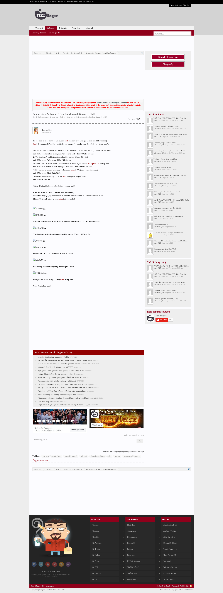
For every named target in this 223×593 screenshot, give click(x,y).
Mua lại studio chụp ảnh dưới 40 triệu (53, 357)
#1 (140, 441)
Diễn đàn (50, 28)
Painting (130, 549)
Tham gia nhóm (77, 430)
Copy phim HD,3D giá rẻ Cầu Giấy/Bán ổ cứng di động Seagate (64, 405)
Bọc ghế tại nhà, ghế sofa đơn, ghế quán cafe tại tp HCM (61, 370)
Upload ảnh (89, 28)
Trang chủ (39, 28)
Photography (132, 579)
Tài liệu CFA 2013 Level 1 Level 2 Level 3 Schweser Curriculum (64, 388)
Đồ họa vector (132, 537)
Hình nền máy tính (169, 555)
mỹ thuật (84, 456)
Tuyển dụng (76, 28)
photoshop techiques (98, 456)
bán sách (46, 456)
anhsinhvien (158, 235)
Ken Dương (96, 117)
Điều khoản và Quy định (169, 590)
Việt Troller (96, 549)
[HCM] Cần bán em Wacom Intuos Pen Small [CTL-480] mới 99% (65, 360)
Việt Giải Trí (96, 573)
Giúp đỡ (167, 586)
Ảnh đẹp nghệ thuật (170, 567)
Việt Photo (95, 561)
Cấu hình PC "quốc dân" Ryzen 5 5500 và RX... (171, 241)
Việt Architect (96, 543)
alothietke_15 (159, 128)
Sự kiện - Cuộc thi (169, 573)
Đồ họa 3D (131, 543)
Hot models (167, 561)
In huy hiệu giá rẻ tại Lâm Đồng (165, 159)
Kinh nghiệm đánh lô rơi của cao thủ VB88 (55, 367)
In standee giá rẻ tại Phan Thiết (165, 249)
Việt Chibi (95, 537)
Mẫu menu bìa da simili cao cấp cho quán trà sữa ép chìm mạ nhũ (64, 364)
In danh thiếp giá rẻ (161, 224)
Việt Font (95, 525)
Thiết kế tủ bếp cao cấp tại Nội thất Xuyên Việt (57, 394)
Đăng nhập (167, 64)
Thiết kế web (132, 573)
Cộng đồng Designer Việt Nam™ (48, 590)
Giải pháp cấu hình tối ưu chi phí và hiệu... (169, 216)
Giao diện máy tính (37, 586)
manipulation (56, 456)
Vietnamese (50, 586)
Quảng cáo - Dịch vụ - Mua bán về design (65, 117)
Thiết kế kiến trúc (133, 567)
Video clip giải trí (169, 537)
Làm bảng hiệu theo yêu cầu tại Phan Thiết (169, 151)
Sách (35, 144)
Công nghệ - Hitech (170, 543)
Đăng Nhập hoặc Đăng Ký (180, 5)
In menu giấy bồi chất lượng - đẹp (166, 126)
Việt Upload (96, 555)
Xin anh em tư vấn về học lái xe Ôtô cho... (169, 233)
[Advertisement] (111, 43)
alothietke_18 (159, 153)
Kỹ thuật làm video (134, 561)
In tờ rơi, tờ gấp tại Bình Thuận (165, 143)
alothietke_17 (159, 186)
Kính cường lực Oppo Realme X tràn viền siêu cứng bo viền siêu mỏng (67, 398)
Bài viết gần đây (54, 33)
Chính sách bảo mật (186, 590)
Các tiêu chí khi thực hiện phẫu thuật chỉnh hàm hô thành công (64, 384)
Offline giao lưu (168, 579)
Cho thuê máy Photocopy (48, 401)
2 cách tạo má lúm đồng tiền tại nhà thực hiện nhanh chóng (62, 391)
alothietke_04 (159, 169)
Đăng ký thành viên (167, 57)
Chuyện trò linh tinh (170, 525)
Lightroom (131, 555)
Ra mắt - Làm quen (170, 549)
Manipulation (93, 163)
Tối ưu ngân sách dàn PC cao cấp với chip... (169, 192)
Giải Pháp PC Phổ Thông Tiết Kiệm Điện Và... (170, 118)
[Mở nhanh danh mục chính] (142, 53)
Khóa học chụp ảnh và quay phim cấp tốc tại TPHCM (60, 377)
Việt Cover (95, 531)
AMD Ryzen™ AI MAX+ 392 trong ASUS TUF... (171, 200)
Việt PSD (95, 567)
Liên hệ (160, 586)
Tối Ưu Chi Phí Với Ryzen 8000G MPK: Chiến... (171, 134)
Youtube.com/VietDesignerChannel (112, 102)
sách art (117, 456)
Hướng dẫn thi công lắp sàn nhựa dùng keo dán (57, 374)
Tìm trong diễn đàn (39, 33)
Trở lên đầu (184, 586)
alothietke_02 (159, 227)
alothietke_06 (159, 161)
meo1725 (157, 120)
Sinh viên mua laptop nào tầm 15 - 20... (168, 208)
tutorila (137, 456)
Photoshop (131, 525)
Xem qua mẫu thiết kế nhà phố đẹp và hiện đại (57, 381)
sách (66, 141)
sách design (128, 456)
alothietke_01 (159, 145)
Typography (131, 531)
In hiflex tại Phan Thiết (162, 167)
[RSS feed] (61, 566)
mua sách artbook (71, 456)
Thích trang (97, 425)
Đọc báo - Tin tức (169, 531)
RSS (191, 586)
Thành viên (63, 28)
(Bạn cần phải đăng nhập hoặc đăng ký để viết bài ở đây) (123, 451)
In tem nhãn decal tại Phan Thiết (165, 184)
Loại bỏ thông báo (141, 102)
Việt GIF (95, 579)
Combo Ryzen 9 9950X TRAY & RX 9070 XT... (171, 175)
